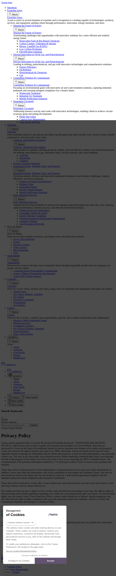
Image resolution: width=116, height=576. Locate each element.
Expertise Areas (14, 17)
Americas (17, 349)
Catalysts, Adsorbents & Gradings (29, 147)
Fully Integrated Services (25, 202)
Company (12, 286)
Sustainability (13, 262)
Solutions (11, 132)
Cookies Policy (14, 566)
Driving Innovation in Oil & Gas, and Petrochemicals (38, 61)
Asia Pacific (19, 352)
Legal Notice (13, 572)
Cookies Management (17, 569)
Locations (12, 337)
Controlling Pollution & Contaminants (31, 85)
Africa (16, 347)
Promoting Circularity (23, 108)
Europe (16, 355)
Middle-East (19, 358)
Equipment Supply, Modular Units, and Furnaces (36, 173)
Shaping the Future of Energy (27, 32)
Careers (10, 315)
